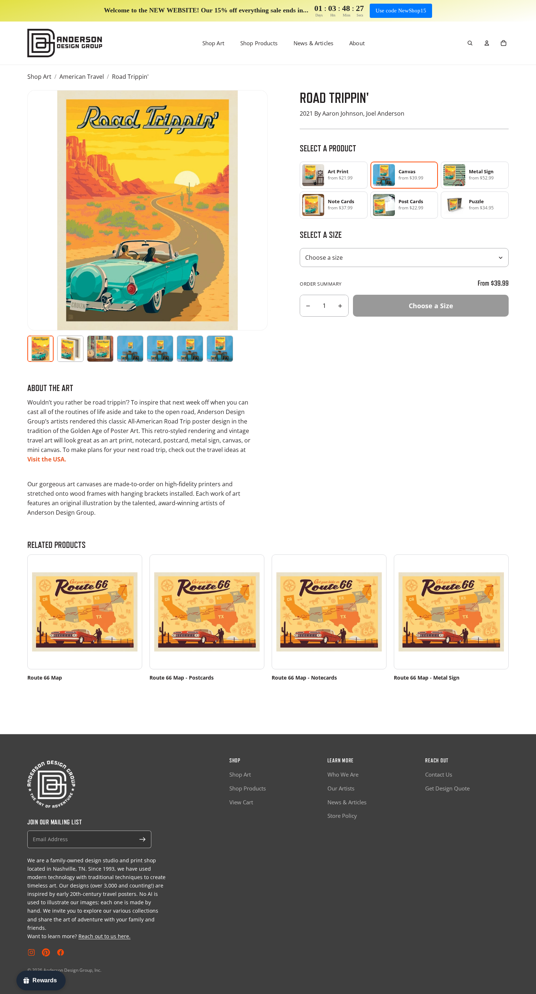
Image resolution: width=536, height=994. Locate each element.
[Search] (470, 43)
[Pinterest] (46, 952)
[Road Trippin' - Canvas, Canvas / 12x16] (130, 349)
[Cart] (503, 43)
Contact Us (438, 774)
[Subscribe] (142, 839)
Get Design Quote (447, 788)
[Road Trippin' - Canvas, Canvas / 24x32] (190, 349)
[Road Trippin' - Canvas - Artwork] (40, 349)
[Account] (487, 43)
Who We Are (342, 774)
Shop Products (258, 43)
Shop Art (213, 43)
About (357, 43)
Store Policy (342, 815)
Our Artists (340, 788)
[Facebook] (61, 952)
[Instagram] (31, 952)
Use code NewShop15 (401, 10)
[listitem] (334, 175)
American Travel (81, 77)
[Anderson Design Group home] (64, 43)
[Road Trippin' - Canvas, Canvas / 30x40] (220, 349)
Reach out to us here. (104, 936)
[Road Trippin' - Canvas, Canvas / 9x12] (100, 349)
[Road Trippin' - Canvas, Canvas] (70, 349)
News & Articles (313, 43)
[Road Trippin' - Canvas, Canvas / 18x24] (160, 349)
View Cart (241, 802)
